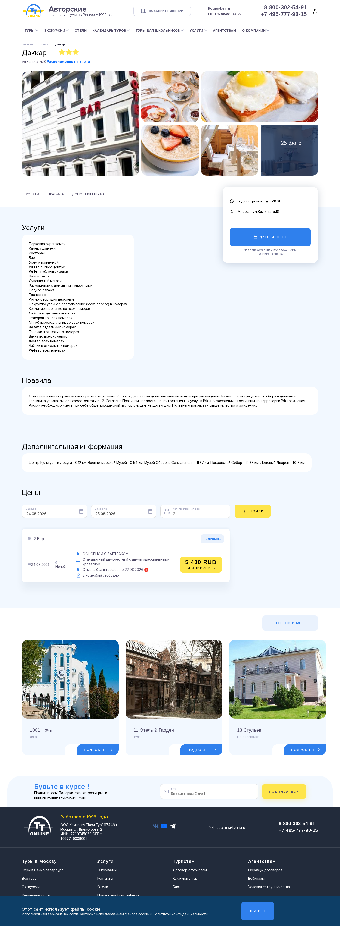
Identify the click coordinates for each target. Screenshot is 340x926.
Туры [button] (30, 30)
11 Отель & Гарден (153, 730)
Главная (27, 44)
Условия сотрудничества (269, 887)
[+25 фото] (289, 150)
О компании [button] (254, 30)
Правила (56, 194)
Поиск (256, 511)
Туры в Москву (39, 861)
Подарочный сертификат (118, 895)
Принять (258, 911)
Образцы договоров (265, 870)
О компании (107, 870)
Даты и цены (273, 237)
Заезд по (101, 509)
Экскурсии (31, 887)
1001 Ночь (41, 730)
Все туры (29, 878)
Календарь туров (36, 895)
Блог (177, 887)
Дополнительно (88, 194)
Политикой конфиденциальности (180, 914)
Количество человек (187, 509)
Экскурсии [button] (54, 30)
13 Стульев (249, 730)
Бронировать (200, 564)
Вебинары (256, 878)
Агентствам (224, 30)
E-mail (174, 789)
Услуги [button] (196, 30)
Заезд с (31, 509)
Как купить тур (185, 878)
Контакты (105, 878)
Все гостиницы (290, 623)
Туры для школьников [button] (158, 30)
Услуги (32, 194)
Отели (81, 30)
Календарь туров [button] (109, 30)
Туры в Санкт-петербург (42, 870)
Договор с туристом (190, 870)
